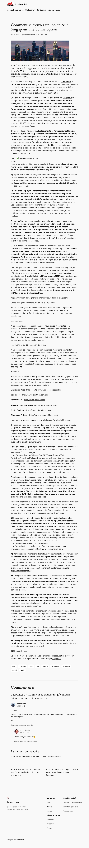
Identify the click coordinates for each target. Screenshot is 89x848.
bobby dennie (25, 730)
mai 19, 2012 (20, 706)
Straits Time (26, 334)
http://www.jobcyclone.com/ (38, 410)
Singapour (43, 35)
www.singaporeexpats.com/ (23, 549)
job (37, 666)
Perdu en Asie (21, 4)
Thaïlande (66, 82)
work (22, 670)
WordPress (20, 840)
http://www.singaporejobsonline (47, 390)
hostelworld (42, 543)
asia (13, 666)
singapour (66, 666)
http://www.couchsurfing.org (23, 543)
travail (14, 670)
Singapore (55, 666)
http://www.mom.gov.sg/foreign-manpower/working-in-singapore (39, 298)
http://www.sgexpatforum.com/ (49, 549)
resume (45, 666)
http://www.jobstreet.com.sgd (35, 395)
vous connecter (28, 756)
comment (22, 666)
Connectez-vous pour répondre (22, 725)
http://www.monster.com (46, 405)
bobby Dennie (30, 35)
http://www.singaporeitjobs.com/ (43, 415)
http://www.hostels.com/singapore (26, 546)
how (31, 666)
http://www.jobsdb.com (34, 400)
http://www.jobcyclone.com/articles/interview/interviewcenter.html (40, 635)
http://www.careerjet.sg (21, 571)
